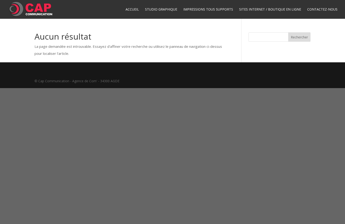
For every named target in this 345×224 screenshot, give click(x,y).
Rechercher (299, 37)
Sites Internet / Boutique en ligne (270, 9)
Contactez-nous (322, 9)
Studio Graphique (161, 9)
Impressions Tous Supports (208, 9)
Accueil (132, 9)
